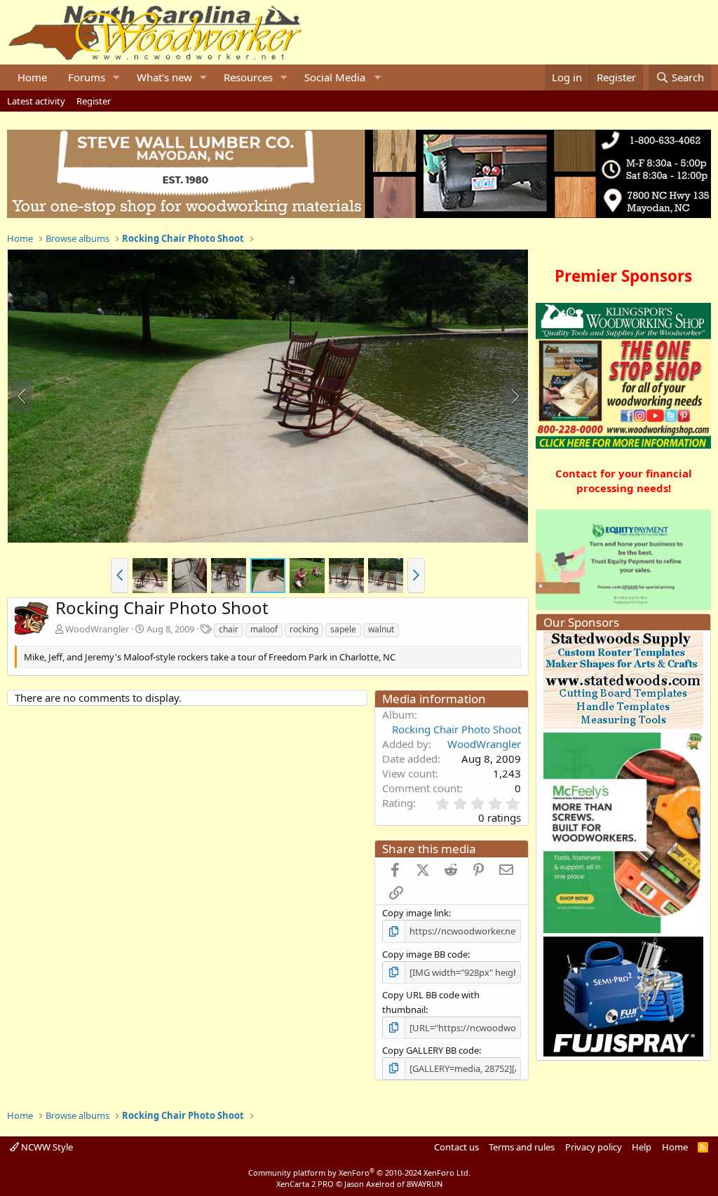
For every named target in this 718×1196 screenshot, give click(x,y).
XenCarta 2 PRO (305, 1183)
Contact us (456, 1147)
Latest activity (36, 101)
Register (93, 101)
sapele (343, 629)
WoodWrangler (97, 629)
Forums (86, 77)
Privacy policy (593, 1147)
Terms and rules (522, 1147)
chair (228, 629)
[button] (116, 77)
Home (32, 77)
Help (641, 1147)
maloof (264, 629)
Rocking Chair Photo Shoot (456, 729)
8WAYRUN (424, 1183)
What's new (164, 77)
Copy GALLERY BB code (430, 1050)
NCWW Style (46, 1147)
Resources (248, 77)
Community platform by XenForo (359, 1172)
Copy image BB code (425, 954)
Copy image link (415, 912)
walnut (381, 629)
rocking (304, 629)
